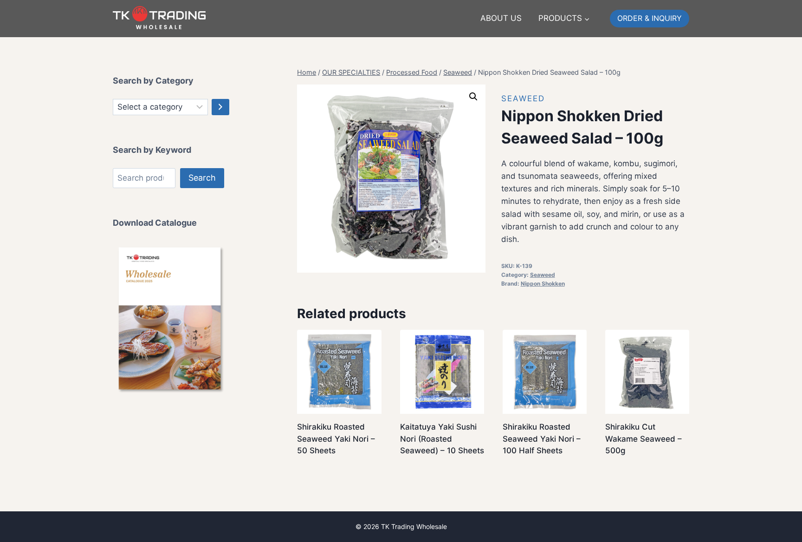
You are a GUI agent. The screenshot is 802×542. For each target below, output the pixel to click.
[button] (473, 96)
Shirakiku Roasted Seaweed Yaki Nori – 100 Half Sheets (542, 438)
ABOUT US (501, 18)
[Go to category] (220, 107)
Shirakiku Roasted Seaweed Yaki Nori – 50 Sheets (336, 438)
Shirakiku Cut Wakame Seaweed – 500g (643, 438)
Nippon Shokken (543, 283)
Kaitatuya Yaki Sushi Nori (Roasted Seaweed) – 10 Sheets (442, 438)
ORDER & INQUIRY (649, 18)
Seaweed (523, 98)
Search (202, 178)
